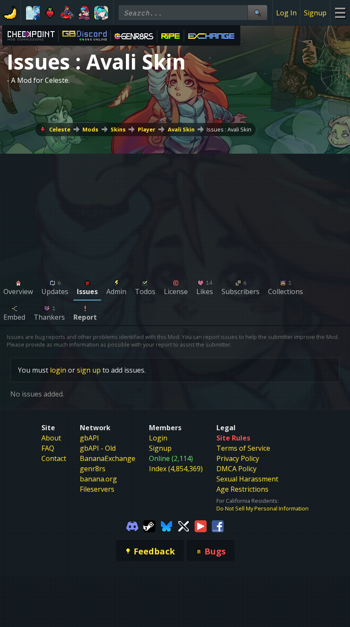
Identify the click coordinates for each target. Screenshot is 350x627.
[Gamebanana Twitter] (183, 526)
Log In (286, 12)
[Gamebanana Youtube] (200, 526)
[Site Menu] (340, 12)
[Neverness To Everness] (101, 12)
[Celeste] (49, 12)
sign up (89, 370)
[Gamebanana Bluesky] (166, 526)
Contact (53, 458)
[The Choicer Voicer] (32, 12)
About (51, 438)
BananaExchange (107, 458)
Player (146, 129)
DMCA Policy (236, 468)
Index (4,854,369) (176, 468)
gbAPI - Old (98, 448)
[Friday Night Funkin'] (84, 12)
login (58, 370)
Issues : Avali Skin (229, 129)
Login (158, 438)
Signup (315, 12)
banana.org (98, 479)
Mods (90, 129)
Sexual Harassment (247, 479)
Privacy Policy (237, 458)
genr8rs (92, 468)
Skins (118, 129)
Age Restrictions (242, 489)
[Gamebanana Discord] (132, 526)
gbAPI (89, 438)
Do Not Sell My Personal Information (262, 508)
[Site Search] (257, 12)
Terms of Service (243, 448)
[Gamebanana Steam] (149, 526)
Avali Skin (181, 129)
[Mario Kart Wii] (67, 12)
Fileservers (97, 489)
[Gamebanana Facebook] (218, 526)
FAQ (47, 448)
